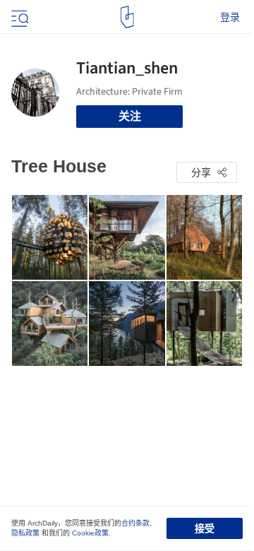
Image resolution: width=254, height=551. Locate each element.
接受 (204, 528)
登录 (230, 17)
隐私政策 (25, 533)
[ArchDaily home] (127, 17)
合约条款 (135, 523)
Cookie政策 (90, 533)
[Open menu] (18, 17)
